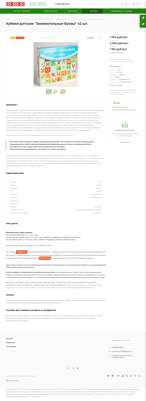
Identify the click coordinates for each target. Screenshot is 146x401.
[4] (34, 38)
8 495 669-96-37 (62, 4)
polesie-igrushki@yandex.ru (122, 351)
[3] (33, 38)
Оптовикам (11, 346)
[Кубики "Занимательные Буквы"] (56, 64)
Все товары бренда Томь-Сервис (124, 110)
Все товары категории (120, 107)
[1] (29, 38)
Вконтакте (68, 368)
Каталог (10, 338)
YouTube (73, 368)
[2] (31, 38)
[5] (36, 38)
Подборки (10, 342)
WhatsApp (78, 368)
